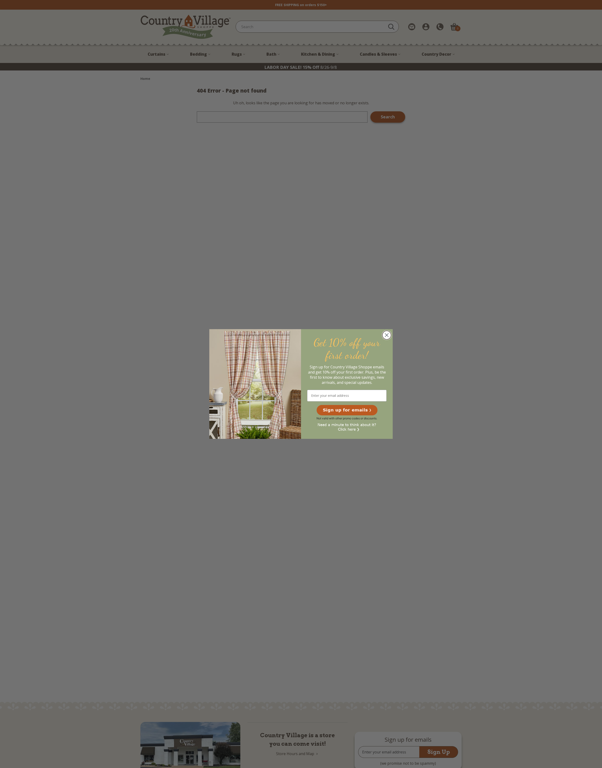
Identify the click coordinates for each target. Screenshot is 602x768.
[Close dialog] (387, 335)
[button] (347, 410)
